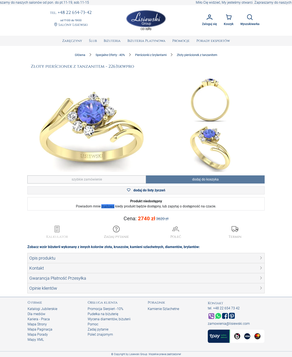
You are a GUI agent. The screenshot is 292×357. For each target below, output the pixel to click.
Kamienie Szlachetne (163, 309)
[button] (116, 232)
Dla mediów (36, 314)
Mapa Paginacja (40, 329)
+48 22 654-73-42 (71, 12)
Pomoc (93, 324)
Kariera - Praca (39, 319)
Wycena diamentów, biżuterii (109, 319)
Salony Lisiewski (73, 25)
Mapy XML (36, 340)
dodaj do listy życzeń (149, 190)
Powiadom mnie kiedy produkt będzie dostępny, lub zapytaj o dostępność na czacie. (146, 203)
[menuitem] (72, 41)
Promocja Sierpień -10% (105, 309)
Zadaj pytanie (98, 329)
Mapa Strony (37, 324)
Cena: (146, 219)
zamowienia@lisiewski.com (229, 324)
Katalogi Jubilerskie (42, 309)
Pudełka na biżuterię (103, 314)
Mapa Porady (38, 334)
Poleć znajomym (100, 334)
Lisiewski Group (138, 354)
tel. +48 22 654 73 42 (224, 308)
